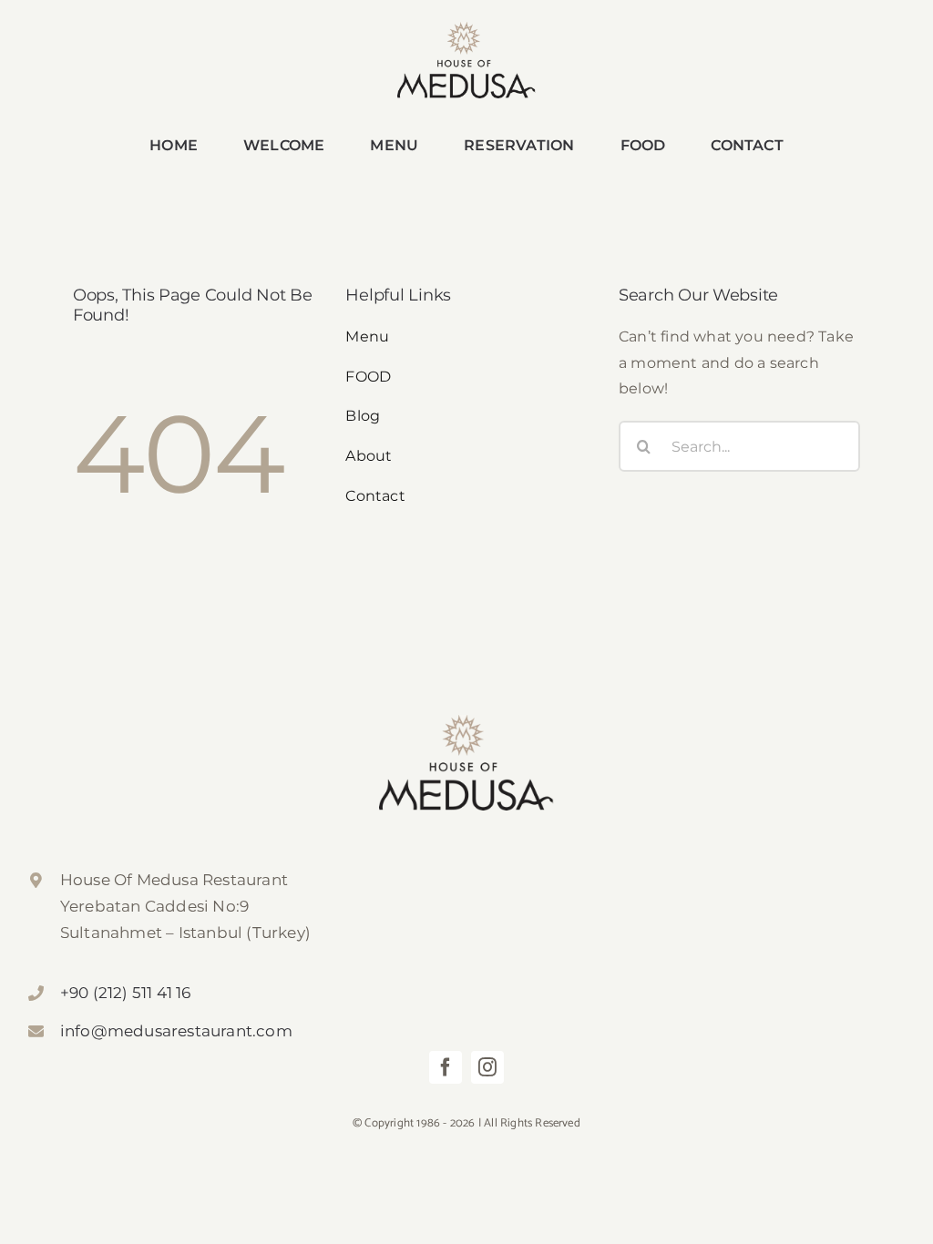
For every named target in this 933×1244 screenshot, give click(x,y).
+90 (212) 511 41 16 (125, 993)
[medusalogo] (466, 28)
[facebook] (445, 1067)
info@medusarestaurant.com (176, 1031)
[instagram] (487, 1067)
